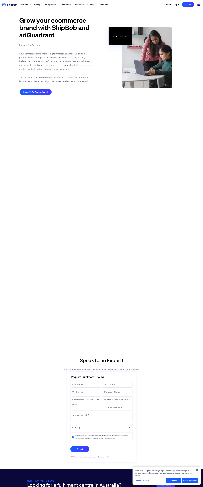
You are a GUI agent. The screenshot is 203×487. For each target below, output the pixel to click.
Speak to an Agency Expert (35, 92)
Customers (66, 4)
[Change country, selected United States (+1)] (72, 407)
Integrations (50, 4)
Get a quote (188, 4)
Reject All (173, 480)
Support (168, 4)
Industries (79, 4)
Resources (103, 4)
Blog (92, 4)
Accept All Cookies (190, 480)
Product (24, 4)
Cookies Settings (142, 480)
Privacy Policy (103, 438)
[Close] (196, 470)
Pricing (37, 4)
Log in (176, 4)
